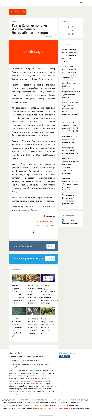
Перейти (50, 258)
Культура (15, 21)
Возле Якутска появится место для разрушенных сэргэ (70, 150)
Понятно (46, 413)
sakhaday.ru (33, 384)
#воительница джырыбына (44, 225)
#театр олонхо (41, 221)
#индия (52, 221)
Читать (51, 246)
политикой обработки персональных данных (51, 408)
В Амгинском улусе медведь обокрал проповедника (70, 139)
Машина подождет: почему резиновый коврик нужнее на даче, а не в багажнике (70, 55)
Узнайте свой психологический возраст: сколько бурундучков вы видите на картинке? (70, 72)
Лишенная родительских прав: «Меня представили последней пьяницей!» (70, 184)
